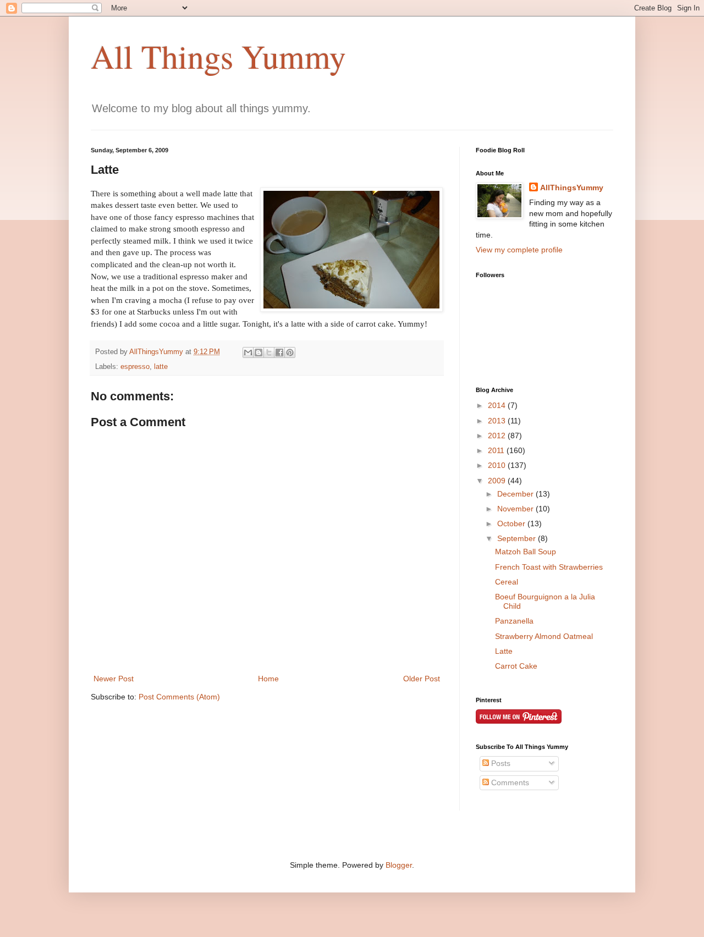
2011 (497, 450)
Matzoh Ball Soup (525, 551)
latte (161, 367)
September (517, 538)
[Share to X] (268, 352)
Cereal (506, 581)
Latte (504, 651)
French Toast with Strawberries (549, 567)
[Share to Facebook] (279, 352)
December (516, 493)
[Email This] (248, 352)
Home (268, 678)
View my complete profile (519, 249)
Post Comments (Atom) (179, 696)
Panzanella (514, 620)
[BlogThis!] (258, 352)
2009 (498, 480)
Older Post (421, 678)
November (516, 508)
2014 (498, 405)
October (512, 523)
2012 (498, 435)
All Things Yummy (218, 56)
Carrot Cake (516, 666)
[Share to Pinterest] (289, 352)
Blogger (399, 865)
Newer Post (114, 678)
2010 (498, 465)
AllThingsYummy (571, 187)
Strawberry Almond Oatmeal (544, 636)
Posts (499, 763)
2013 (498, 420)
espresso (135, 367)
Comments (509, 782)
